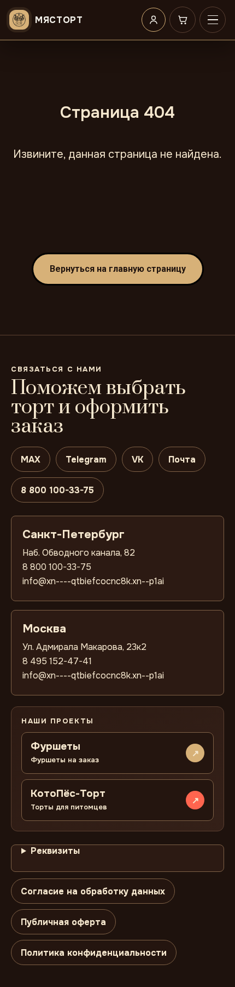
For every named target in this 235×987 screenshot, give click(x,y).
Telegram (86, 459)
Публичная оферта (63, 922)
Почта (182, 459)
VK (137, 459)
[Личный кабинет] (154, 20)
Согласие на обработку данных (93, 891)
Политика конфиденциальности (94, 953)
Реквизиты (55, 851)
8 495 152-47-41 (57, 661)
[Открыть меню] (212, 20)
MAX (30, 459)
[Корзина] (182, 20)
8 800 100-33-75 (57, 490)
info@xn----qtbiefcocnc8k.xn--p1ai (93, 581)
